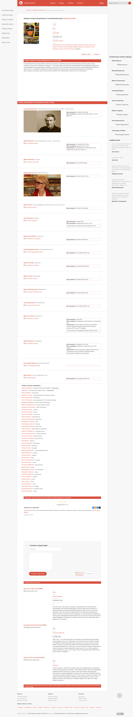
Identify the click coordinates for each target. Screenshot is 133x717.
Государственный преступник (33, 625)
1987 (54, 29)
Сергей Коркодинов (27, 474)
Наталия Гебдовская (28, 464)
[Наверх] (119, 695)
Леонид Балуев (26, 455)
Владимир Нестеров (28, 469)
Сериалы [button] (50, 693)
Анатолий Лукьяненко (28, 419)
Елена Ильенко (26, 445)
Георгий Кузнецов (58, 41)
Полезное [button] (81, 693)
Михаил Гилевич (29, 263)
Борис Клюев (90, 47)
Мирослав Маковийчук (28, 405)
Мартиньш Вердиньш (28, 431)
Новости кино (6, 42)
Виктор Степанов (29, 316)
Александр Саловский (28, 424)
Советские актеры (7, 15)
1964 (44, 625)
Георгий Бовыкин (27, 452)
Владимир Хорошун (28, 472)
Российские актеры (8, 10)
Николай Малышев (27, 486)
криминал (61, 633)
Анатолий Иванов (27, 491)
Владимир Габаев (27, 409)
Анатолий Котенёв (29, 302)
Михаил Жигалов (58, 47)
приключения (69, 707)
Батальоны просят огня (31, 588)
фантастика (84, 707)
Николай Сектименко (28, 438)
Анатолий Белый (27, 476)
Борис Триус (25, 481)
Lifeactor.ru (45, 713)
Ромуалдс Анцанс (58, 49)
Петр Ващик (25, 440)
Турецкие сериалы (52, 700)
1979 (42, 657)
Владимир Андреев (27, 402)
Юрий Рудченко (29, 341)
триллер (92, 707)
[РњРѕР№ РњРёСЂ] (97, 508)
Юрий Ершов (25, 457)
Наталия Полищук (27, 436)
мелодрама (28, 707)
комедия (20, 707)
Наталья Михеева (69, 49)
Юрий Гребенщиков (72, 45)
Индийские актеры (7, 24)
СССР (54, 25)
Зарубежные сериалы (53, 698)
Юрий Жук (92, 45)
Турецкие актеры (7, 28)
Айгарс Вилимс (26, 448)
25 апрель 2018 (28, 515)
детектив (55, 633)
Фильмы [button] (19, 693)
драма (60, 596)
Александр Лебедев (30, 363)
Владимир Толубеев (28, 421)
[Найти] (129, 3)
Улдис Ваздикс (26, 428)
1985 (40, 588)
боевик (35, 707)
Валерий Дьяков (26, 462)
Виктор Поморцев (27, 412)
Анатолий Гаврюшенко (28, 433)
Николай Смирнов (27, 414)
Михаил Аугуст (28, 276)
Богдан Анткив (26, 479)
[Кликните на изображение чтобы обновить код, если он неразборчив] (80, 573)
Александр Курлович (28, 450)
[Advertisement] (62, 86)
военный (55, 596)
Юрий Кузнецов (83, 45)
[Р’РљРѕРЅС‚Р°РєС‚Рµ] (93, 508)
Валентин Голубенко (30, 236)
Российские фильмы (22, 696)
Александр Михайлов (59, 45)
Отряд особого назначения (32, 657)
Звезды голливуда (7, 19)
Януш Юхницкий (27, 443)
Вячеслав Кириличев (28, 460)
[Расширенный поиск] (127, 3)
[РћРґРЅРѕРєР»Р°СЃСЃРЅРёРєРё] (95, 508)
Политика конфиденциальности (78, 713)
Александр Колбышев (28, 426)
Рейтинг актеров (82, 698)
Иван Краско (27, 375)
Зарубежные (5, 38)
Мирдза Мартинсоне (79, 47)
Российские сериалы (53, 696)
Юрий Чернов (26, 467)
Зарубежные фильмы (22, 700)
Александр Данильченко (31, 249)
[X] (100, 508)
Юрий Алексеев (26, 416)
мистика (60, 707)
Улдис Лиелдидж (27, 400)
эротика (98, 707)
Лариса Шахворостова (31, 289)
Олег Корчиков (28, 218)
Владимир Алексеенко (28, 407)
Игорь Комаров (68, 47)
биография (56, 33)
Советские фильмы (21, 698)
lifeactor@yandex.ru (60, 713)
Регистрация (81, 696)
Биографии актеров (35, 713)
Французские (6, 33)
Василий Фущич (26, 484)
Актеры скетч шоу (83, 700)
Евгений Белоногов (27, 488)
